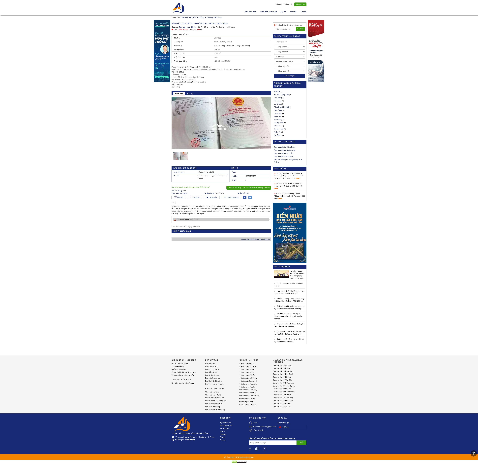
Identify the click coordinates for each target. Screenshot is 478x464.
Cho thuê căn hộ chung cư (214, 398)
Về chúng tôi (224, 428)
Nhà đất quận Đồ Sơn (246, 369)
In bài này (213, 197)
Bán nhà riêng (210, 363)
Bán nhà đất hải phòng (180, 363)
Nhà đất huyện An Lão (247, 387)
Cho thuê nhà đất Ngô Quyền (283, 374)
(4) (279, 119)
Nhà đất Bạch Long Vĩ (247, 402)
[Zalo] (256, 448)
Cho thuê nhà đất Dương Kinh (283, 383)
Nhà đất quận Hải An (246, 372)
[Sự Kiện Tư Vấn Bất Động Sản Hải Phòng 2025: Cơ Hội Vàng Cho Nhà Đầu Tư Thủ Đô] (281, 274)
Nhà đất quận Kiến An (246, 363)
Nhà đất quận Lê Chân (247, 375)
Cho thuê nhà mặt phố (213, 395)
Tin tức (293, 12)
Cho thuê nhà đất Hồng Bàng (283, 371)
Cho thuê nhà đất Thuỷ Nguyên (284, 386)
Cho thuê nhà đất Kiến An (282, 389)
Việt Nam (285, 427)
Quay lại (196, 197)
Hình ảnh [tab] (179, 94)
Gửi (301, 442)
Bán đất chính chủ (211, 366)
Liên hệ (222, 431)
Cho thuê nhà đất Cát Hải (282, 395)
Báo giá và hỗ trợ (226, 425)
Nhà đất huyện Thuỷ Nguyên (249, 396)
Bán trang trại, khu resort (214, 384)
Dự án (283, 12)
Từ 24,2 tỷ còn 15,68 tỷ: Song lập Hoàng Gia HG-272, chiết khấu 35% (288, 184)
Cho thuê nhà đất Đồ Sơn (282, 403)
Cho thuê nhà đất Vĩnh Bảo (282, 380)
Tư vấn (303, 12)
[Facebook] (250, 448)
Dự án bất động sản (179, 369)
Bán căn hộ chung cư (212, 375)
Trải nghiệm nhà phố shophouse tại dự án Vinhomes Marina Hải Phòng (289, 307)
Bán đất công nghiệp (212, 378)
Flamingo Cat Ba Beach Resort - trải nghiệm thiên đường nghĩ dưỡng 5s (289, 332)
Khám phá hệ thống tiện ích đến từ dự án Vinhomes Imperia (289, 340)
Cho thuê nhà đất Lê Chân (282, 377)
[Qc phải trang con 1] (289, 233)
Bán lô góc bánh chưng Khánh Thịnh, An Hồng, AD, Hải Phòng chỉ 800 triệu (289, 196)
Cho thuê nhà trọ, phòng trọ (215, 410)
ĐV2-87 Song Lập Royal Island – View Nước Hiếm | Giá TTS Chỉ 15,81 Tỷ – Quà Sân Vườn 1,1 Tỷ (288, 176)
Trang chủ (176, 17)
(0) (278, 91)
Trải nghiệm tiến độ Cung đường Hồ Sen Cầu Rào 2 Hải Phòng (289, 325)
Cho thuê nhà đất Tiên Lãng (283, 398)
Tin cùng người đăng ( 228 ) (188, 219)
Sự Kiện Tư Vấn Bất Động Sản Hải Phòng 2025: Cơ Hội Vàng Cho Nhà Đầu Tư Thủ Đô (297, 272)
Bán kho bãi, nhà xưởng (213, 381)
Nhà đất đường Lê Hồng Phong (183, 383)
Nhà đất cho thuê (268, 12)
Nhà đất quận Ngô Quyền (248, 378)
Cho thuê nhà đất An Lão (281, 406)
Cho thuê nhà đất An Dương (283, 365)
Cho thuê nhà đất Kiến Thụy (283, 400)
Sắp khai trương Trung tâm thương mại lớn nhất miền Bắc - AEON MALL (289, 299)
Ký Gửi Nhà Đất (225, 423)
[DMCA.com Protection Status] (239, 462)
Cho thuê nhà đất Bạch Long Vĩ (284, 392)
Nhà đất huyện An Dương (248, 384)
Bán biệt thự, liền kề (212, 369)
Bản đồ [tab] (190, 94)
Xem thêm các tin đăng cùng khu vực (255, 239)
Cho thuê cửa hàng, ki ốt (213, 404)
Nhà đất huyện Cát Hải (247, 399)
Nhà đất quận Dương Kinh (248, 381)
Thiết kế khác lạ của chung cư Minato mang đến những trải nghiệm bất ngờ (288, 316)
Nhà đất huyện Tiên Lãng (248, 404)
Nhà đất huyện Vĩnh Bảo (247, 393)
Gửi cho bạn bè (232, 197)
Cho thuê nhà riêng (212, 392)
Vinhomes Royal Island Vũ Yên (183, 375)
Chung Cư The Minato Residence (183, 372)
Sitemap (223, 434)
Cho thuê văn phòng (212, 407)
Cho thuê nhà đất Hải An (281, 368)
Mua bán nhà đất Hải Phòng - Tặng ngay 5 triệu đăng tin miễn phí (289, 292)
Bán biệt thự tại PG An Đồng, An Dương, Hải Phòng (202, 17)
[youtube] (264, 449)
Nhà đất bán (250, 12)
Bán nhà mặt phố (211, 372)
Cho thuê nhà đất (178, 366)
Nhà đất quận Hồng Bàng (248, 366)
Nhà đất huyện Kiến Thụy (248, 390)
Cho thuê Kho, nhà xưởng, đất (215, 401)
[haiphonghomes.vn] (179, 7)
